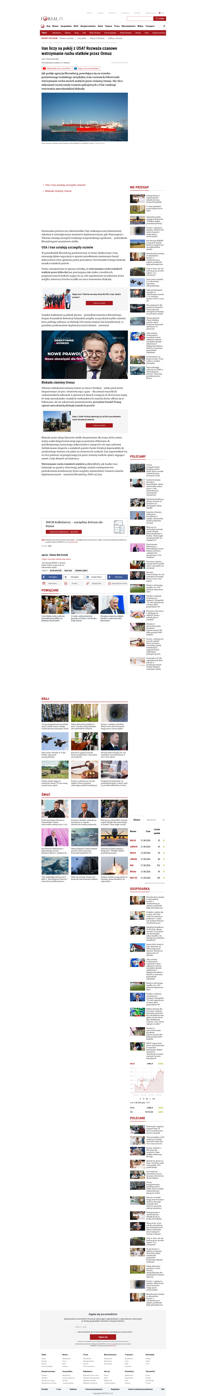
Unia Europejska (110, 33)
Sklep (162, 13)
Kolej (126, 1364)
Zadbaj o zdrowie (115, 38)
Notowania (150, 1355)
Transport (129, 1355)
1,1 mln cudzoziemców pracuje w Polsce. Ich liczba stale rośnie (83, 618)
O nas (58, 1389)
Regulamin (115, 1389)
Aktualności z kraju (48, 1380)
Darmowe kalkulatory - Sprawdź (64, 532)
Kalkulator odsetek (89, 1380)
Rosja (76, 33)
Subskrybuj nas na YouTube (58, 68)
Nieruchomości (110, 1355)
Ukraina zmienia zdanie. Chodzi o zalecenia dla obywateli (112, 618)
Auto (126, 1380)
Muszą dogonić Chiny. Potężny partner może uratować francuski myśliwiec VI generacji (84, 851)
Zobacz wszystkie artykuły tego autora (56, 559)
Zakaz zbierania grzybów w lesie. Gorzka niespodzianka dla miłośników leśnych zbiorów (83, 726)
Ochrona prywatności (93, 1389)
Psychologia (150, 1380)
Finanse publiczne (68, 1378)
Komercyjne (108, 1364)
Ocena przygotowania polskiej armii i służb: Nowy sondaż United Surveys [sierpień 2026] (55, 726)
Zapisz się (103, 1337)
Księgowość (108, 1380)
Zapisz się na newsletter (88, 68)
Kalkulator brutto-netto (91, 1375)
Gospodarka (67, 1371)
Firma (64, 1361)
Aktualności (56, 33)
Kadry (106, 1378)
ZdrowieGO (150, 1371)
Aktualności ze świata (49, 1383)
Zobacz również (99, 303)
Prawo (106, 1375)
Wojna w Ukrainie (97, 38)
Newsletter (137, 13)
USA (84, 33)
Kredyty (65, 1380)
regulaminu (104, 1332)
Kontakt (45, 1389)
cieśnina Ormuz (81, 571)
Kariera (85, 1364)
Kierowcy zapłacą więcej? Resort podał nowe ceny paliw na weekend (84, 755)
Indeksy (148, 1358)
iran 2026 (68, 571)
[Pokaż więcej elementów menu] (164, 26)
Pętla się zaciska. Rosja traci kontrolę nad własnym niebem (84, 878)
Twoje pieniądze (68, 1383)
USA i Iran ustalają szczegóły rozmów (65, 185)
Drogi (126, 1361)
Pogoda (127, 1383)
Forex (147, 1364)
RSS (162, 1389)
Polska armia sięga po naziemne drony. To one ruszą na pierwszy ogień (54, 783)
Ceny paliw (81, 38)
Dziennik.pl (129, 1371)
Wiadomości (129, 1375)
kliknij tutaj (113, 1345)
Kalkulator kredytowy (90, 1383)
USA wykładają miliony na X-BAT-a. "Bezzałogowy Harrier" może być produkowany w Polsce (55, 879)
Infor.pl (107, 1371)
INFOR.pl (89, 13)
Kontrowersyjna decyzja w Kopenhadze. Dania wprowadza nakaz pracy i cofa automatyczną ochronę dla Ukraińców (55, 822)
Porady (148, 1383)
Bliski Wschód (95, 33)
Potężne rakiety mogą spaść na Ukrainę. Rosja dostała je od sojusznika (114, 879)
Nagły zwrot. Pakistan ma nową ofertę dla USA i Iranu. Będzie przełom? (96, 295)
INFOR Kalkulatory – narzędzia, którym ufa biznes (74, 524)
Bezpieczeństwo (159, 33)
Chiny (147, 33)
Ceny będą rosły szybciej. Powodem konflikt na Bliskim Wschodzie (53, 618)
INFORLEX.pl (112, 13)
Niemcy (68, 33)
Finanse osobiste (67, 38)
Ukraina (138, 33)
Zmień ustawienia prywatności (140, 1389)
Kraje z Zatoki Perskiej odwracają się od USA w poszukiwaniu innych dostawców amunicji (96, 418)
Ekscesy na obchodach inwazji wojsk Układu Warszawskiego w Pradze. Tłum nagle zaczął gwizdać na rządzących (114, 822)
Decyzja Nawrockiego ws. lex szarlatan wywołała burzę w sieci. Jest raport (113, 755)
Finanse (65, 1366)
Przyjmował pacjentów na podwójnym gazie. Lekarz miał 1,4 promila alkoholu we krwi (114, 783)
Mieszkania (108, 1361)
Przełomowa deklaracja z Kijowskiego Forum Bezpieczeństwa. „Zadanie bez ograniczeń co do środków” (54, 851)
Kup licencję (72, 542)
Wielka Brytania (125, 33)
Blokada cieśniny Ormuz (58, 191)
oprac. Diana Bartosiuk (50, 59)
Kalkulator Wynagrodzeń (91, 1378)
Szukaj (161, 19)
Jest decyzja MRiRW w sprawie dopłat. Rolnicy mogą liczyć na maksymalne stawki (53, 565)
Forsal (43, 42)
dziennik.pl (100, 13)
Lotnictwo (128, 1366)
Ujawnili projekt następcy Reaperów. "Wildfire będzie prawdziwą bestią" (112, 851)
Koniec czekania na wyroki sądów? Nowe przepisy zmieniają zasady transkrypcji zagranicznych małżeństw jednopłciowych (84, 783)
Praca (85, 1355)
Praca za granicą (89, 1366)
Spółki (148, 1361)
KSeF (64, 1364)
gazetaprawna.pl (150, 13)
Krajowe (44, 1375)
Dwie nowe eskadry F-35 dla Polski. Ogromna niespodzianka (53, 755)
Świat (44, 33)
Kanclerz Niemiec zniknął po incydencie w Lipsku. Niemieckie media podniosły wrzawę (83, 822)
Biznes (65, 1355)
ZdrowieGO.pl (125, 13)
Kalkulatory (87, 1371)
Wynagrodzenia (88, 1361)
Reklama (73, 1389)
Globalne (45, 1378)
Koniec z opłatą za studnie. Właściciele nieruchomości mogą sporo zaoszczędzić (112, 726)
